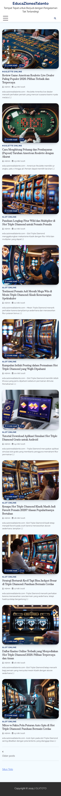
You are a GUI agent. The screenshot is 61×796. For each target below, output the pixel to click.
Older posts (8, 755)
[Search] (55, 18)
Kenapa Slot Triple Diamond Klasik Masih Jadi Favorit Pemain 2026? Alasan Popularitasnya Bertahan (29, 510)
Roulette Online (12, 72)
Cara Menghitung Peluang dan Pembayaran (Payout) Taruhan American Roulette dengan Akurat (28, 153)
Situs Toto (7, 769)
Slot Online (9, 217)
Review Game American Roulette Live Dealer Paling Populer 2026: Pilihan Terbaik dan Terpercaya (28, 79)
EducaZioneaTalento (31, 3)
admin (7, 87)
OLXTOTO (40, 788)
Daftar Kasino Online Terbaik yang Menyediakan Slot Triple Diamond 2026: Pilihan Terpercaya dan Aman (30, 655)
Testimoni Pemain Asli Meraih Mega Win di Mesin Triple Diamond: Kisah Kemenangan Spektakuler (27, 295)
